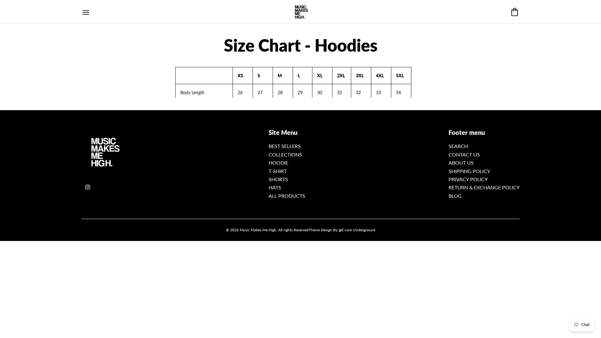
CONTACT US (464, 154)
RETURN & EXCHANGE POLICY (484, 187)
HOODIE (278, 163)
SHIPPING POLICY (469, 171)
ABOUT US (461, 163)
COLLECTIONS (285, 154)
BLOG (455, 196)
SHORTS (278, 179)
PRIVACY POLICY (468, 179)
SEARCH (458, 146)
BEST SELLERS (285, 146)
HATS (275, 187)
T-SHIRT (278, 171)
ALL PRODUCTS (287, 196)
